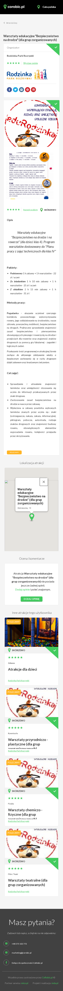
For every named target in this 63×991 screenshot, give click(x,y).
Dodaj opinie (22, 589)
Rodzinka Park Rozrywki (20, 55)
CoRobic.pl (47, 977)
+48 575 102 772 (19, 944)
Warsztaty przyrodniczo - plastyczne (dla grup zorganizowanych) (28, 744)
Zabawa (11, 663)
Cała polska (49, 6)
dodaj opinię (31, 599)
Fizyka (11, 803)
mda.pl (55, 983)
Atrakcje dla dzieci (22, 669)
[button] (32, 517)
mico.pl (24, 983)
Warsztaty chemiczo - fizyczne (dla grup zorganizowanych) (25, 814)
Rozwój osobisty (30, 209)
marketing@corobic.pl (21, 953)
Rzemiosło (13, 733)
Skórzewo (50, 210)
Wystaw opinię (30, 63)
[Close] (44, 482)
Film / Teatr (13, 874)
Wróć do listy (11, 23)
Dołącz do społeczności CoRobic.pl (27, 963)
